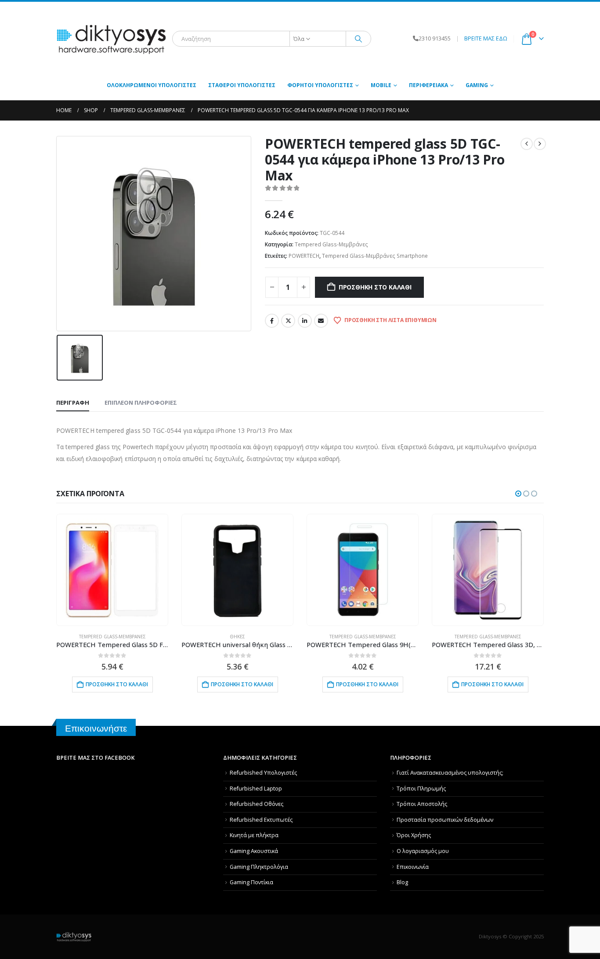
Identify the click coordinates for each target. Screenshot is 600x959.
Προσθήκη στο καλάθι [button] (117, 684)
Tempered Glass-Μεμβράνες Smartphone (375, 256)
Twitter (288, 321)
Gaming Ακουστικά (254, 851)
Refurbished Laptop (256, 788)
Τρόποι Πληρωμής (421, 788)
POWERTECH (304, 256)
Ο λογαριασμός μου (423, 851)
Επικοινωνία (413, 867)
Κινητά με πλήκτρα (254, 835)
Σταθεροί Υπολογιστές (241, 85)
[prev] (526, 144)
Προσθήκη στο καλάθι (375, 287)
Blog (402, 882)
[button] (518, 493)
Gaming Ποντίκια (251, 882)
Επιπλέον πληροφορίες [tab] (141, 402)
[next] (540, 144)
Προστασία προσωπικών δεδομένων (445, 820)
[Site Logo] (111, 39)
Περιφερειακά (428, 85)
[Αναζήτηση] (358, 38)
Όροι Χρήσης (414, 835)
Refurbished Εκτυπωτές (261, 820)
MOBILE (381, 85)
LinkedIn (305, 321)
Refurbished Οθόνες (256, 804)
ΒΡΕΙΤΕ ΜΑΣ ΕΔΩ (485, 38)
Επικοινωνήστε (96, 728)
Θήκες (237, 636)
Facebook (272, 321)
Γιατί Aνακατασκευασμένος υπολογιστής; (450, 772)
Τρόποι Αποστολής (422, 804)
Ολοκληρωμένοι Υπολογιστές (151, 85)
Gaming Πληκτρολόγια (259, 867)
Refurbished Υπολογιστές (263, 772)
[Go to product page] (112, 570)
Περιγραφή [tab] (72, 402)
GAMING (477, 85)
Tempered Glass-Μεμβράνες (331, 244)
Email (321, 321)
